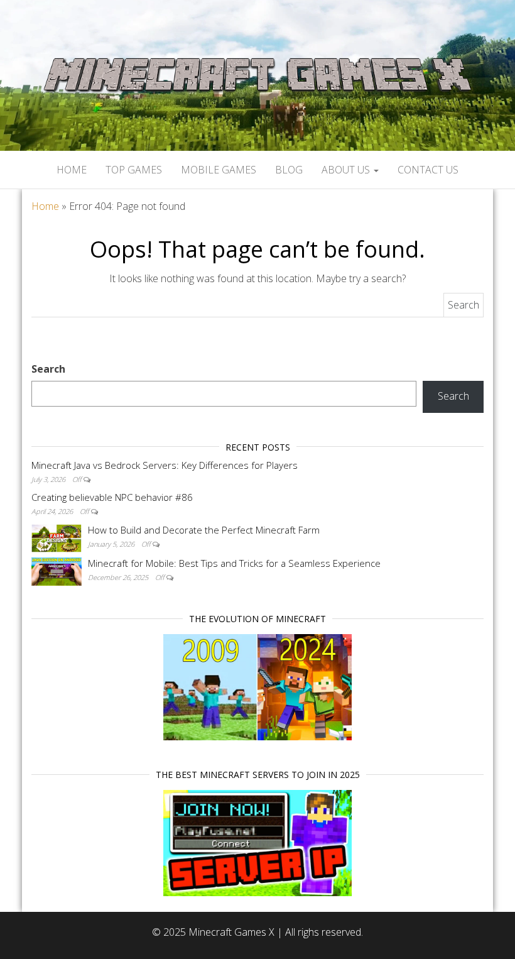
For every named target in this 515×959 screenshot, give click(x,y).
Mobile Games (218, 170)
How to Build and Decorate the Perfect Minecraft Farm (204, 529)
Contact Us (428, 170)
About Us (347, 170)
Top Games (134, 170)
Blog (289, 170)
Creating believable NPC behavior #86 (112, 497)
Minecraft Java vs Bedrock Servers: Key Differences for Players (164, 465)
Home (72, 170)
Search (48, 369)
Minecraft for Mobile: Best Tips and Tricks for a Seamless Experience (234, 563)
